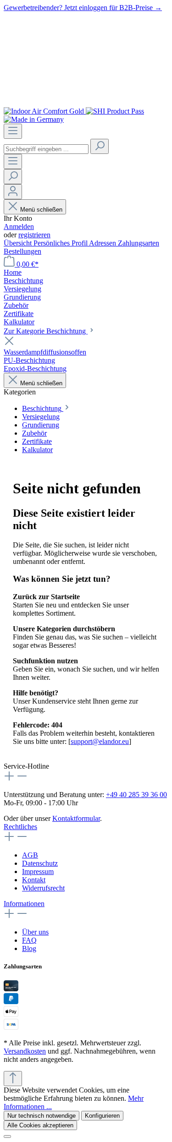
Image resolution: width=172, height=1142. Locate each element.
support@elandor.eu (100, 741)
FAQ (29, 940)
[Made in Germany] (34, 119)
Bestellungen (22, 251)
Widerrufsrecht (43, 888)
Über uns (35, 932)
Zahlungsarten (138, 243)
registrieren (34, 235)
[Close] (7, 1136)
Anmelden (19, 226)
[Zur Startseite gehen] (86, 103)
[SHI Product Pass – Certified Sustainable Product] (115, 111)
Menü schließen (41, 209)
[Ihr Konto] (13, 191)
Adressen (103, 243)
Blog (29, 948)
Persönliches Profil (61, 243)
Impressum (38, 871)
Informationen (24, 903)
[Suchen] (99, 146)
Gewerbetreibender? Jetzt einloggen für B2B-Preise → (83, 7)
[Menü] (13, 131)
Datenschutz (40, 863)
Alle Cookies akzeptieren (40, 1125)
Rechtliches (20, 827)
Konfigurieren (102, 1115)
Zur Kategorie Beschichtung (46, 331)
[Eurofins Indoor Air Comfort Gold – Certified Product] (45, 111)
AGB (30, 855)
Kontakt (33, 880)
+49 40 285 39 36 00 (136, 794)
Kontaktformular (76, 818)
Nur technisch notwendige (41, 1115)
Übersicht (18, 243)
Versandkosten (25, 1051)
